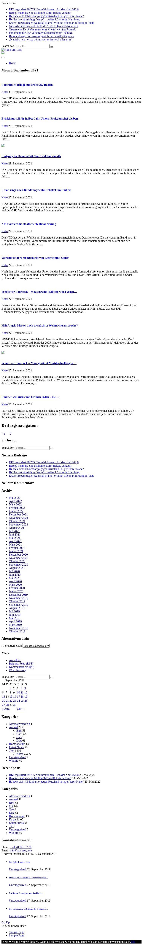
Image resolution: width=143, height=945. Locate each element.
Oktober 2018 (17, 631)
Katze (4, 92)
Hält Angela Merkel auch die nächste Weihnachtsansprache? (39, 325)
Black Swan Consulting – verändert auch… (28, 878)
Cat (18, 733)
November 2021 (18, 517)
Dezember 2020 (18, 554)
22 (10, 700)
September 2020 (18, 564)
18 (22, 696)
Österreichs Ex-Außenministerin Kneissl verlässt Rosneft (42, 29)
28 (7, 704)
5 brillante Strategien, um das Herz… (26, 893)
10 (18, 692)
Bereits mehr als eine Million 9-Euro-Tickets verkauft (40, 12)
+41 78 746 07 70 (20, 847)
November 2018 (18, 628)
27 (3, 704)
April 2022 (15, 501)
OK (133, 941)
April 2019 (15, 621)
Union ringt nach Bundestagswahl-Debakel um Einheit (36, 190)
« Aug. (6, 708)
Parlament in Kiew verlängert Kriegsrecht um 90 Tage (40, 32)
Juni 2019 (14, 614)
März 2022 (15, 504)
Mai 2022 (14, 497)
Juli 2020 (14, 571)
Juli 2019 (14, 611)
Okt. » (20, 708)
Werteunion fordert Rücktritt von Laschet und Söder (35, 257)
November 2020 (18, 557)
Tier (11, 750)
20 (3, 700)
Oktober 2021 (17, 521)
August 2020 (16, 567)
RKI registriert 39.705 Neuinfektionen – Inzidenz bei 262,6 (44, 9)
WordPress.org (17, 670)
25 (22, 700)
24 (18, 700)
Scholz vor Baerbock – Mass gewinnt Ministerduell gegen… (39, 363)
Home (12, 63)
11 (22, 692)
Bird (19, 730)
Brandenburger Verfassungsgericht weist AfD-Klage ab (41, 36)
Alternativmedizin (12, 645)
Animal (13, 727)
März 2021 (15, 544)
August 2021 (16, 527)
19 (25, 696)
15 (10, 696)
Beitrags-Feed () (21, 663)
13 (3, 696)
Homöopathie (17, 743)
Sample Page (16, 932)
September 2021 (18, 524)
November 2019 (18, 598)
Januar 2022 (16, 511)
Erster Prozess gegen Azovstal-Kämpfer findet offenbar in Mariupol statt (51, 22)
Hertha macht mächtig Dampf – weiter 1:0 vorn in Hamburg (44, 19)
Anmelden (15, 660)
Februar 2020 (17, 588)
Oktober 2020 (17, 561)
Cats (19, 737)
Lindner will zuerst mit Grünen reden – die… (30, 397)
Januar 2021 (16, 551)
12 (25, 692)
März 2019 (15, 624)
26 (25, 700)
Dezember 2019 (18, 594)
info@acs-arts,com (21, 850)
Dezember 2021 (18, 514)
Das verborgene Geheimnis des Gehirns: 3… (28, 909)
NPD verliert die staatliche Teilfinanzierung (28, 224)
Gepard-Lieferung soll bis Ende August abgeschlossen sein (43, 26)
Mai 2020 (14, 578)
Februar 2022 (17, 507)
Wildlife (13, 760)
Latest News (16, 747)
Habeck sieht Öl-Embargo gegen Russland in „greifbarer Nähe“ (46, 16)
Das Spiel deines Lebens (19, 862)
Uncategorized (17, 757)
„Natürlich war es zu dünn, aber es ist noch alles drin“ (40, 39)
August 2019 (16, 608)
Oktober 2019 (17, 601)
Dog (19, 740)
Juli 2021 (14, 531)
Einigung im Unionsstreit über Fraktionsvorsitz (31, 156)
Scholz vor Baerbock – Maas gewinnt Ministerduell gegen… (39, 291)
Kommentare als (21, 666)
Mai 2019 (14, 618)
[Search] (51, 47)
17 (18, 696)
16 (14, 696)
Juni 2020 (14, 574)
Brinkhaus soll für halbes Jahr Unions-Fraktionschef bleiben (39, 118)
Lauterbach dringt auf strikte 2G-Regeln (27, 84)
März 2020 (15, 584)
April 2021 (15, 541)
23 (14, 700)
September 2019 (18, 604)
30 (14, 704)
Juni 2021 (14, 534)
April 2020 (15, 581)
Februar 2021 (17, 547)
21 (7, 700)
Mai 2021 (14, 537)
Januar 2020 (16, 591)
